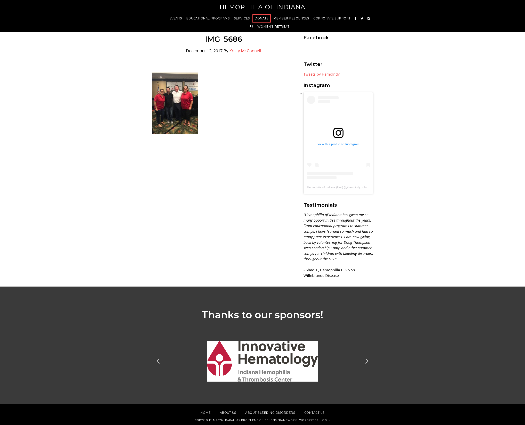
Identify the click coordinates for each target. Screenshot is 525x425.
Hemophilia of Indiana (262, 7)
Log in (326, 420)
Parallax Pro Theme (241, 420)
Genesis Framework (281, 420)
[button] (262, 361)
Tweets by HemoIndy (322, 74)
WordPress (308, 420)
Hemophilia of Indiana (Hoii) (325, 187)
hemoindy (354, 187)
